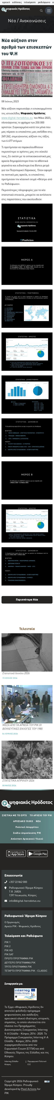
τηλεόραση (30, 2)
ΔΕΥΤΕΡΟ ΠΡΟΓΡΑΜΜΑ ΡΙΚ (19, 963)
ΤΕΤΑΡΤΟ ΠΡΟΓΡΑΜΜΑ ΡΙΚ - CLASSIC (25, 971)
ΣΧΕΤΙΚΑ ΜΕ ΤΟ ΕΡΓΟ (14, 816)
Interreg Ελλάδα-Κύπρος (11, 1063)
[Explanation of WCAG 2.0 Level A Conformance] (47, 1088)
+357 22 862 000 (18, 882)
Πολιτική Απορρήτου (27, 827)
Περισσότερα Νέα (27, 600)
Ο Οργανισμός (12, 922)
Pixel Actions (28, 1089)
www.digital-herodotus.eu (17, 118)
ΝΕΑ (38, 821)
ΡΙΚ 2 (7, 946)
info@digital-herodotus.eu (24, 901)
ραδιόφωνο (44, 2)
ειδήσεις (17, 2)
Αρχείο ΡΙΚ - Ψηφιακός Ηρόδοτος (22, 926)
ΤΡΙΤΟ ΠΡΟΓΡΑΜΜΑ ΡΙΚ (18, 967)
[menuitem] (41, 11)
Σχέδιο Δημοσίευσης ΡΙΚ (27, 833)
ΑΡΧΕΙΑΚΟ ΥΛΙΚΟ (23, 821)
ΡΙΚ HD (8, 950)
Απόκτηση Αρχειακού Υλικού (27, 839)
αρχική (6, 2)
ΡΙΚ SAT (8, 954)
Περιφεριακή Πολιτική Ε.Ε (37, 1063)
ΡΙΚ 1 (7, 942)
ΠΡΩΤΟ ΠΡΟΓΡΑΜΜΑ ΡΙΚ (18, 958)
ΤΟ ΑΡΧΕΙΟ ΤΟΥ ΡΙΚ (41, 816)
